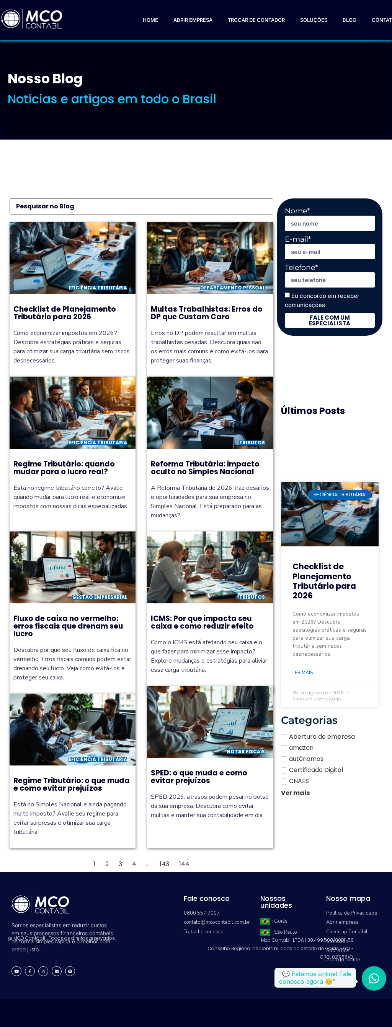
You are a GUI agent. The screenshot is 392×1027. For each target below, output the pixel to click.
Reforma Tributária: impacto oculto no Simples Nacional (205, 468)
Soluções (313, 20)
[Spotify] (70, 971)
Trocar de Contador (256, 20)
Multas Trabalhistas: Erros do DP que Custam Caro (207, 313)
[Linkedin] (57, 971)
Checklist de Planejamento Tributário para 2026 (64, 313)
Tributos (252, 442)
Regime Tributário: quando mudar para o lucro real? (64, 468)
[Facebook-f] (30, 971)
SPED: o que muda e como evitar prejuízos (199, 777)
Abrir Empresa (192, 20)
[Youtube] (16, 971)
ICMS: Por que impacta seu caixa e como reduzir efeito (202, 622)
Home (150, 20)
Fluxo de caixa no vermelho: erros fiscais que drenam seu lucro (68, 626)
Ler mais (302, 673)
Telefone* (301, 267)
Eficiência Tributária (98, 287)
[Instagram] (43, 971)
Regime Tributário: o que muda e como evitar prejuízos (71, 784)
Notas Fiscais (246, 751)
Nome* (297, 210)
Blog (349, 20)
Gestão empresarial (99, 597)
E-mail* (298, 239)
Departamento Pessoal (232, 287)
